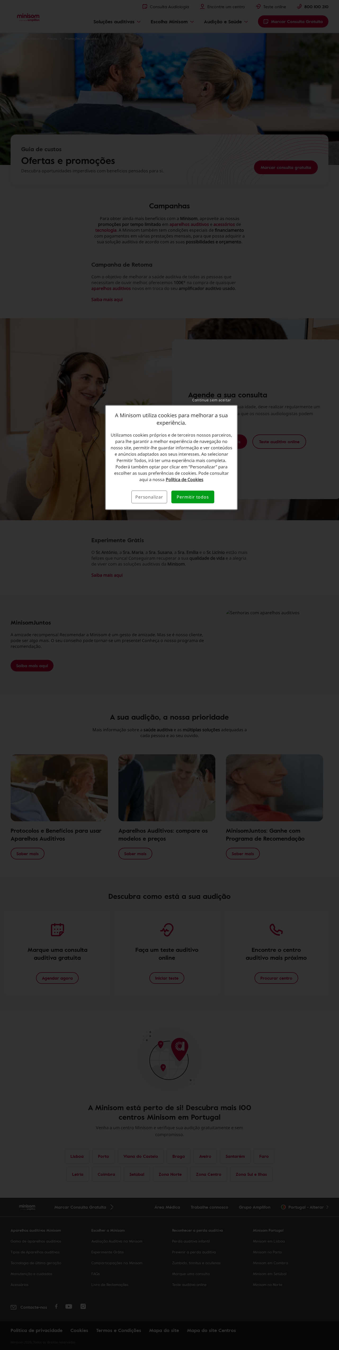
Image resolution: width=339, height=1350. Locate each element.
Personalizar (149, 497)
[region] (171, 457)
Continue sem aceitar (211, 399)
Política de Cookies (184, 479)
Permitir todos (193, 497)
